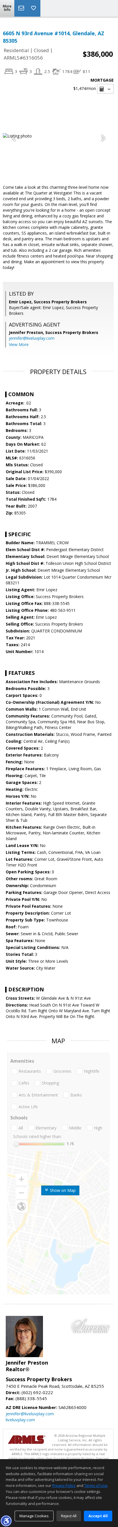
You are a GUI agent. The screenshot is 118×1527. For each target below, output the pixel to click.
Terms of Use (95, 1485)
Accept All (98, 1515)
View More (19, 344)
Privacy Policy (64, 1485)
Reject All (68, 1515)
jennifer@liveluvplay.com (31, 338)
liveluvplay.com (20, 1419)
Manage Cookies (34, 1515)
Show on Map (62, 1190)
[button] (6, 1521)
